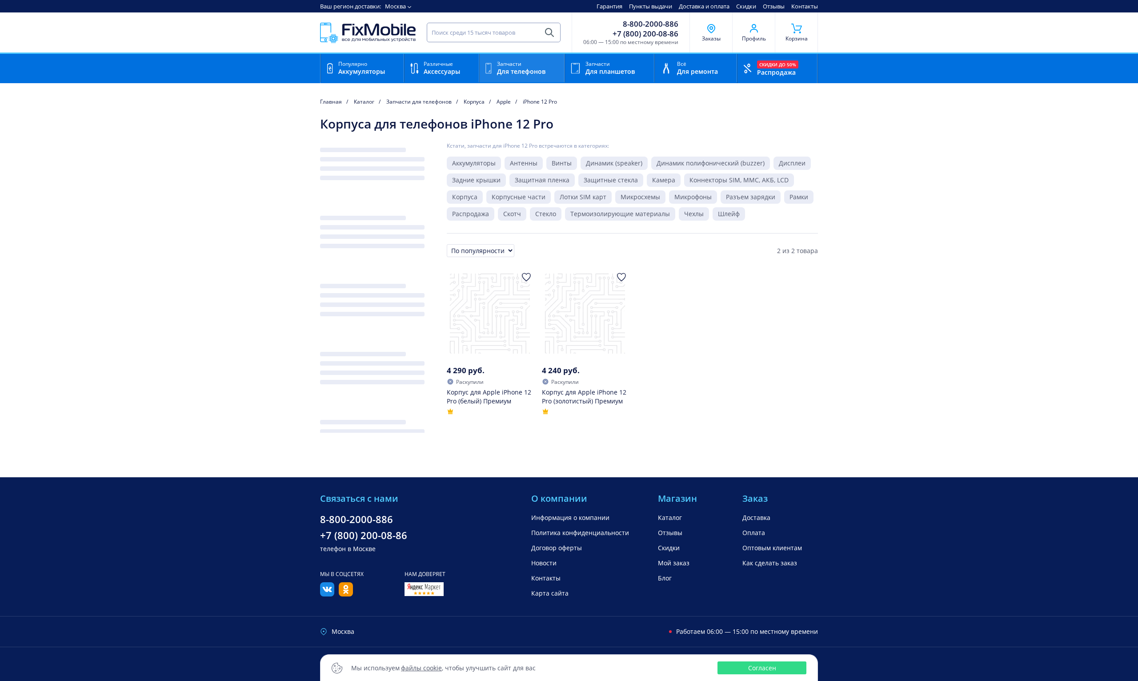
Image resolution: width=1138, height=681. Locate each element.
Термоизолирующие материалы (620, 214)
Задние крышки (476, 180)
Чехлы (694, 214)
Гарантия (609, 6)
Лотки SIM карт (583, 197)
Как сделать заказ (769, 563)
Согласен (762, 668)
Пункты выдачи (650, 6)
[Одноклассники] (346, 593)
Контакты (804, 6)
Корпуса (464, 197)
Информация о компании (570, 517)
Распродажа (470, 214)
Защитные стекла (611, 180)
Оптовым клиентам (772, 548)
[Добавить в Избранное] (526, 277)
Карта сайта (550, 593)
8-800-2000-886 (650, 24)
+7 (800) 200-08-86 (645, 34)
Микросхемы (640, 197)
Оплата (753, 532)
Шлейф (729, 214)
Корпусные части (518, 197)
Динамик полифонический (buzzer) (711, 163)
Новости (544, 563)
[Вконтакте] (327, 593)
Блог (665, 578)
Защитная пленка (542, 180)
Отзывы (774, 6)
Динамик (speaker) (614, 163)
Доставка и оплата (704, 6)
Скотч (512, 214)
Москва (395, 6)
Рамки (798, 197)
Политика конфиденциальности (580, 532)
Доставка (756, 517)
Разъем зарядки (750, 197)
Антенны (523, 163)
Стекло (545, 214)
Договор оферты (556, 548)
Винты (562, 163)
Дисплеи (792, 163)
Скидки (746, 6)
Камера (663, 180)
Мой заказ (673, 563)
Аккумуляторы (474, 163)
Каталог (670, 517)
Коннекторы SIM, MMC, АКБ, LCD (739, 180)
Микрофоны (693, 197)
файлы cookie (421, 668)
